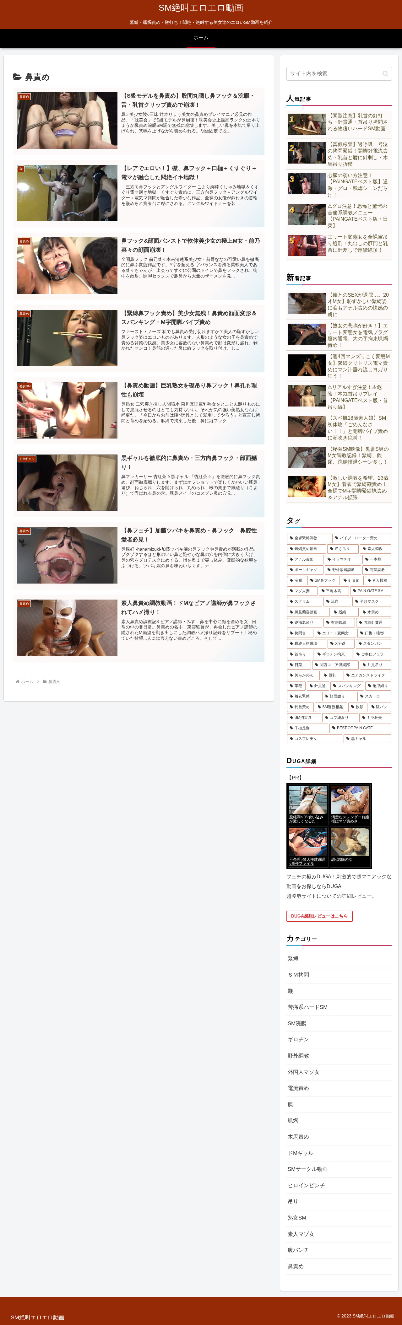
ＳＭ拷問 (298, 975)
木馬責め (298, 1137)
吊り (293, 1201)
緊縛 (293, 958)
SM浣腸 (297, 1023)
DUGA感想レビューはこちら (319, 915)
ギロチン (298, 1039)
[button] (385, 73)
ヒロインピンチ (306, 1185)
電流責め (298, 1088)
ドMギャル (300, 1153)
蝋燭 (293, 1120)
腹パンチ (298, 1250)
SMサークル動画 (308, 1169)
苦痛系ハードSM (308, 1007)
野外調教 (298, 1056)
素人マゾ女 (301, 1234)
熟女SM (297, 1218)
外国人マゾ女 (304, 1072)
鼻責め (296, 1266)
